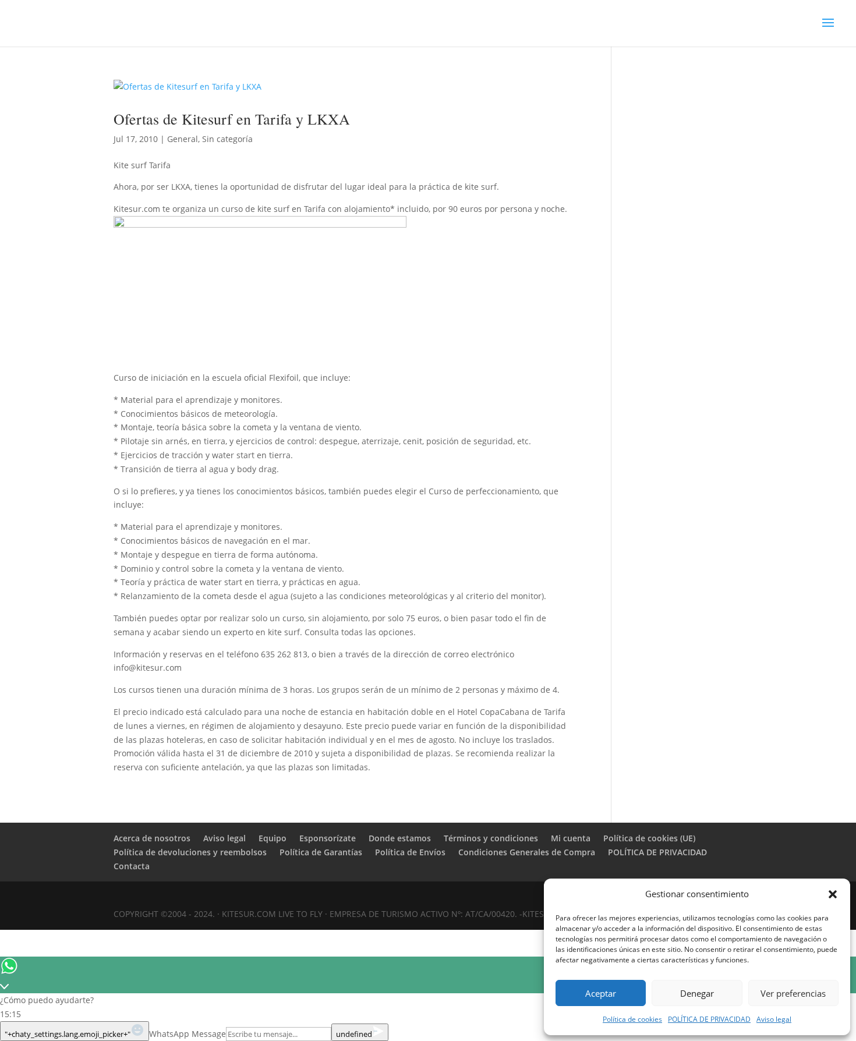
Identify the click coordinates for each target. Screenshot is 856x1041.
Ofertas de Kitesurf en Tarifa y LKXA (232, 119)
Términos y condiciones (491, 838)
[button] (833, 894)
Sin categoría (227, 138)
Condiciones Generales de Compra (526, 852)
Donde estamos (400, 838)
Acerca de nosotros (152, 838)
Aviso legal (773, 1019)
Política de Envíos (410, 852)
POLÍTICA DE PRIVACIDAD (709, 1019)
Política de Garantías (321, 852)
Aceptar (600, 993)
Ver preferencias (793, 993)
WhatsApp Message (187, 1033)
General (182, 138)
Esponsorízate (327, 838)
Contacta (132, 866)
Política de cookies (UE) (649, 838)
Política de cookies (632, 1019)
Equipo (272, 838)
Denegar (697, 993)
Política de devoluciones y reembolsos (190, 852)
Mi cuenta (570, 838)
